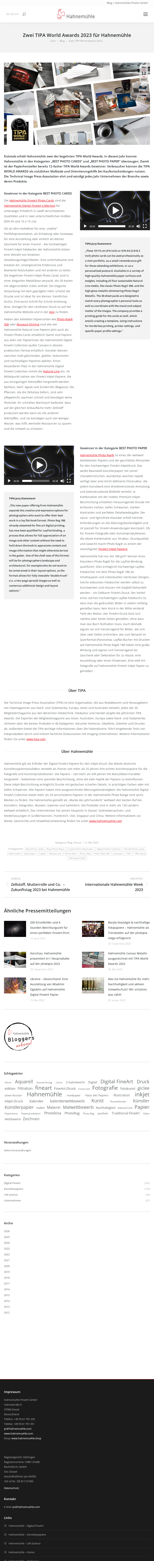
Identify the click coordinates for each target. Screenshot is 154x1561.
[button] (115, 211)
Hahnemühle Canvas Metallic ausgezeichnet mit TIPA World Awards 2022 (128, 958)
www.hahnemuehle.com (105, 821)
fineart (43, 1087)
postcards (118, 853)
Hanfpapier (73, 1095)
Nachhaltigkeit (106, 1108)
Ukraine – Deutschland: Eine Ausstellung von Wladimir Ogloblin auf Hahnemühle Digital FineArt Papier (49, 986)
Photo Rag (85, 853)
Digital (92, 1082)
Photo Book (71, 853)
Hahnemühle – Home (21, 1552)
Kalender (36, 1101)
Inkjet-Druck (14, 1101)
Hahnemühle (44, 1094)
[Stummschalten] (138, 226)
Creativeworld (75, 1082)
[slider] (111, 226)
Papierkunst (11, 1113)
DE (7, 14)
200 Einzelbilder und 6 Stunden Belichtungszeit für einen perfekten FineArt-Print (49, 927)
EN (12, 14)
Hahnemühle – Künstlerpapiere (27, 1534)
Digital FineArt (116, 1081)
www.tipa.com (36, 739)
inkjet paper (29, 853)
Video (146, 1113)
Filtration (25, 1088)
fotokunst (127, 1088)
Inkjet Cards (14, 853)
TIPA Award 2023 (77, 858)
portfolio (103, 1113)
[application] (115, 210)
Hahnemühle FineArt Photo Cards (31, 200)
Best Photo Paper (56, 849)
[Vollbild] (145, 226)
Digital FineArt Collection (109, 849)
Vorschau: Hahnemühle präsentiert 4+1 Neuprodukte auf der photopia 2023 (49, 958)
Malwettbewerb (78, 1107)
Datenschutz (11, 1488)
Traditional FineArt (126, 1113)
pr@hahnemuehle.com (17, 1428)
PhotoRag (72, 1113)
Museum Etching (28, 324)
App (52, 312)
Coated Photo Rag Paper (80, 849)
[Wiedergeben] (85, 226)
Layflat (42, 853)
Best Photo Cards (35, 849)
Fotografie (105, 1087)
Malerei (54, 1107)
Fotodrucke (84, 1089)
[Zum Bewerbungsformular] (19, 1050)
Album (8, 1082)
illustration (121, 1095)
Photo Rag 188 (101, 853)
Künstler (141, 1100)
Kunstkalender (118, 1101)
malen (40, 1108)
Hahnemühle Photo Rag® (97, 455)
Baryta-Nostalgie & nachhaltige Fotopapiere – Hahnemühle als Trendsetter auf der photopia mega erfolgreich (129, 930)
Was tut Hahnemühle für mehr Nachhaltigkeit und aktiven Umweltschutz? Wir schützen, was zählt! (128, 986)
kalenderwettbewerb (67, 1101)
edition (10, 1088)
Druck (143, 1081)
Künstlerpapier (19, 1107)
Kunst (97, 1100)
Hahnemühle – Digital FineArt (26, 1526)
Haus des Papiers (96, 1095)
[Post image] (15, 929)
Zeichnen (31, 1118)
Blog (69, 842)
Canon (59, 1082)
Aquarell (24, 1081)
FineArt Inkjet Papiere (112, 549)
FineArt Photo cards (134, 849)
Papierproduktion (31, 1113)
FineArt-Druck (65, 1088)
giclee (143, 1088)
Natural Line (51, 371)
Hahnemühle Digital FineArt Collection (29, 206)
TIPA (128, 853)
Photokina (52, 1113)
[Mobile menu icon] (145, 14)
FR (16, 14)
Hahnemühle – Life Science (25, 1543)
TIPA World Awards (89, 156)
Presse (77, 842)
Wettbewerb (13, 1119)
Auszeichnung (44, 1082)
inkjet (142, 1094)
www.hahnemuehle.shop (26, 1438)
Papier (142, 1106)
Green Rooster (13, 1095)
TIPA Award (139, 853)
